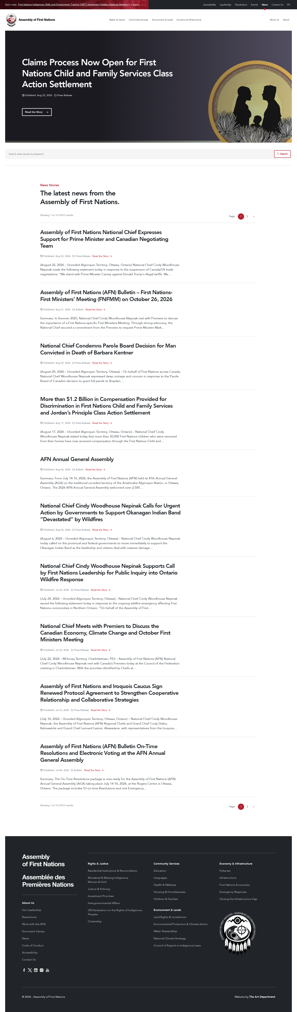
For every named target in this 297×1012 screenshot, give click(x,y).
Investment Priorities (101, 896)
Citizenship (95, 921)
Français (288, 4)
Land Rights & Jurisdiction (170, 917)
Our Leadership (31, 910)
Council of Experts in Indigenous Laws (177, 945)
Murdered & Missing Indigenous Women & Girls (108, 880)
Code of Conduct (33, 945)
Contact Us (277, 4)
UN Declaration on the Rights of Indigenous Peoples (115, 912)
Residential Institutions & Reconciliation (112, 871)
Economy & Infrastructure (189, 19)
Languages (160, 878)
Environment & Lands (162, 19)
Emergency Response (232, 892)
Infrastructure (227, 878)
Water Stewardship (165, 931)
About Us (274, 19)
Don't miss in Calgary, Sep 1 (74, 4)
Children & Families (166, 899)
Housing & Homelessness (169, 892)
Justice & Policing (99, 889)
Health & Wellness (165, 885)
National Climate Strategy (170, 938)
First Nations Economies (234, 885)
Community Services (138, 19)
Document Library (33, 931)
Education (160, 871)
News (265, 4)
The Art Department (262, 997)
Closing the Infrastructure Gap (238, 899)
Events (254, 4)
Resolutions (241, 4)
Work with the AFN (34, 924)
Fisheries (224, 871)
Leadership (225, 4)
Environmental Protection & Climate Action (181, 924)
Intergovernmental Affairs (104, 903)
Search (286, 19)
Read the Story (100, 256)
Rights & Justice (117, 19)
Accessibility (209, 4)
